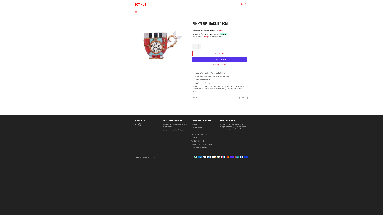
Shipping (205, 37)
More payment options (220, 64)
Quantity (195, 42)
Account (246, 12)
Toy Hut (140, 4)
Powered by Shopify (150, 157)
